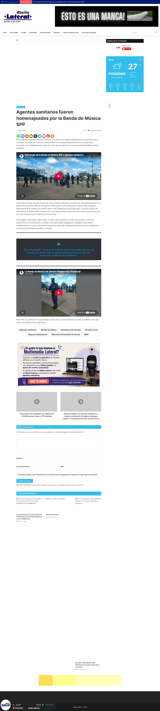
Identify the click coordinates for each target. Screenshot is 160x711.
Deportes (57, 32)
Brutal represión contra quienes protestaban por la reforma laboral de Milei (59, 2)
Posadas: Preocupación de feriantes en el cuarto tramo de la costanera (87, 665)
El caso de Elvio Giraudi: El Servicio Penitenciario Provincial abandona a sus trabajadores (29, 517)
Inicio (5, 32)
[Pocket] (44, 136)
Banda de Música (49, 330)
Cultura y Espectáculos (71, 32)
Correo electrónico (23, 466)
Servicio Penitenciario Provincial (66, 334)
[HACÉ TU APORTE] (59, 364)
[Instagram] (48, 136)
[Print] (27, 136)
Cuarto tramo (92, 330)
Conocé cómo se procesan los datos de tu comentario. (65, 485)
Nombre (19, 458)
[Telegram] (40, 136)
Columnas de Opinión (89, 32)
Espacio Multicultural (38, 334)
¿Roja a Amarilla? (52, 514)
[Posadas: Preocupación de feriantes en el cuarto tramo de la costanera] (88, 579)
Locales (23, 32)
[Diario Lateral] (18, 16)
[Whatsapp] (18, 136)
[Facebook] (23, 136)
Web (62, 466)
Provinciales (14, 32)
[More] (52, 136)
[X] (35, 136)
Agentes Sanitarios (28, 330)
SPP (87, 334)
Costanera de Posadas (71, 330)
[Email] (31, 136)
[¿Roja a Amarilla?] (59, 505)
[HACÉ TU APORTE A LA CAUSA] (80, 680)
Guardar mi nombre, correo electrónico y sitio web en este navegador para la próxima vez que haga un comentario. (58, 474)
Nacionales (33, 32)
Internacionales (45, 32)
